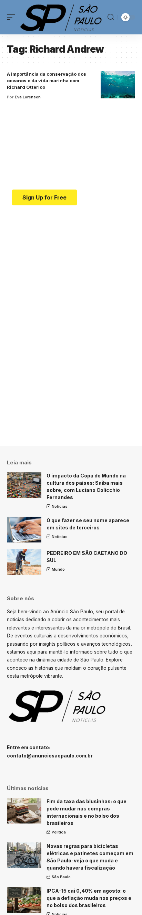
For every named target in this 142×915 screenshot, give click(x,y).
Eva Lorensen (28, 97)
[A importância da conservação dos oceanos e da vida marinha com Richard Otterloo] (118, 84)
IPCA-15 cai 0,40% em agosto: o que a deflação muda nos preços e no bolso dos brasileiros (89, 898)
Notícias (60, 506)
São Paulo (61, 876)
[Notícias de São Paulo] (62, 17)
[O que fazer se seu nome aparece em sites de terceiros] (24, 529)
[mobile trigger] (13, 17)
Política (59, 832)
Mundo (58, 569)
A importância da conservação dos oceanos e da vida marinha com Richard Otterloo (46, 80)
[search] (111, 17)
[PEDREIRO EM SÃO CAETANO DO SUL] (24, 562)
